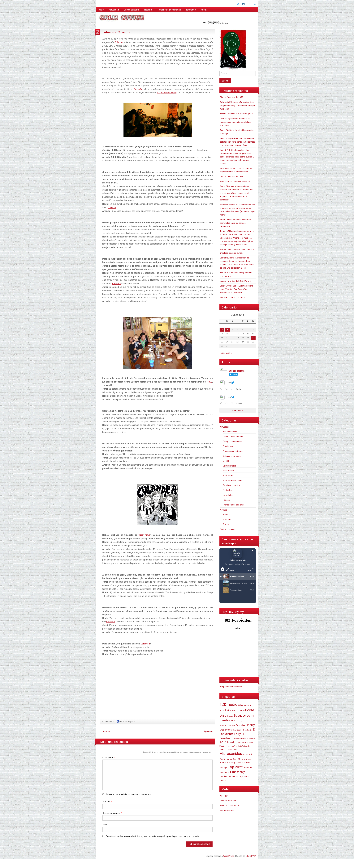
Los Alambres (231, 749)
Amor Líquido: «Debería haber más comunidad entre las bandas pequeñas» (235, 223)
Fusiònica (243, 738)
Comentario (108, 757)
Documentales (229, 466)
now (229, 382)
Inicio (101, 9)
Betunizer (230, 716)
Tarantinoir (191, 9)
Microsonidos (230, 753)
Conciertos (228, 446)
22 (253, 338)
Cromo (240, 730)
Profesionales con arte (233, 505)
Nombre (107, 801)
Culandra (118, 42)
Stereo (238, 763)
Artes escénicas (230, 431)
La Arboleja (236, 746)
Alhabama (247, 705)
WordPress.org (227, 810)
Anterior (106, 731)
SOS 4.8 (223, 762)
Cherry (250, 725)
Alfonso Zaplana (127, 721)
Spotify (232, 762)
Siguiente (208, 731)
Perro (239, 758)
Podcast (226, 500)
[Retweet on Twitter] (227, 389)
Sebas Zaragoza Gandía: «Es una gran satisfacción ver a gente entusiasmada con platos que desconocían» (237, 141)
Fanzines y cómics (231, 485)
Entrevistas (228, 475)
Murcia (245, 754)
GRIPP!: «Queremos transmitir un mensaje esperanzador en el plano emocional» (235, 122)
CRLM (233, 730)
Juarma (228, 746)
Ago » (229, 353)
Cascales (240, 725)
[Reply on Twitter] (222, 389)
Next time (144, 535)
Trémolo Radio (224, 772)
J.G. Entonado (227, 742)
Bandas (226, 514)
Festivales (227, 490)
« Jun (222, 353)
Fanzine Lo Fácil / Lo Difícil (232, 297)
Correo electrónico (112, 813)
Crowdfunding (247, 730)
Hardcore (252, 739)
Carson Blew (231, 726)
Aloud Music (226, 710)
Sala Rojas (247, 759)
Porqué (226, 524)
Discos (226, 461)
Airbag (240, 705)
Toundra (248, 767)
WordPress (228, 856)
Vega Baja (239, 777)
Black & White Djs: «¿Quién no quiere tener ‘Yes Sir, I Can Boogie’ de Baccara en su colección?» (236, 289)
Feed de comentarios (229, 805)
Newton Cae (231, 759)
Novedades (228, 495)
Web (104, 824)
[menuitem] (101, 9)
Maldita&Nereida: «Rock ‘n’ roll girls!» (236, 113)
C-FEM (231, 721)
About (203, 9)
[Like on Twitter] (232, 389)
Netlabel (148, 9)
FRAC (209, 381)
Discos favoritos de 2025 (231, 97)
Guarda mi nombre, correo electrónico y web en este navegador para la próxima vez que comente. (153, 836)
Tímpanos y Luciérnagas (169, 9)
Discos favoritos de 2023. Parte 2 (235, 281)
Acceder (223, 796)
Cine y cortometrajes (232, 441)
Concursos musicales (233, 451)
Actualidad (114, 9)
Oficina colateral (131, 9)
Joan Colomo (242, 742)
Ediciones (227, 519)
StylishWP (251, 856)
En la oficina (228, 470)
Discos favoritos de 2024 (231, 176)
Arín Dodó (239, 710)
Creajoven (224, 729)
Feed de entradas (228, 800)
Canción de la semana (233, 436)
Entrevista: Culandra (116, 32)
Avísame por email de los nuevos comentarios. (128, 794)
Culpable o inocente (166, 92)
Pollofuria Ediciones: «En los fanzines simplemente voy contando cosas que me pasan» (237, 105)
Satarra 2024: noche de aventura (235, 181)
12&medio (228, 704)
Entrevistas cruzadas (232, 480)
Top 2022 (235, 767)
